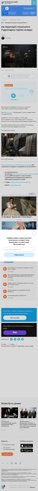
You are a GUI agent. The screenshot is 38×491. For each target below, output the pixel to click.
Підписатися (19, 255)
